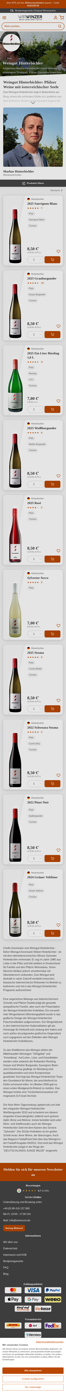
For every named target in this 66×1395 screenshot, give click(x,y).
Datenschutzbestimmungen (50, 1342)
